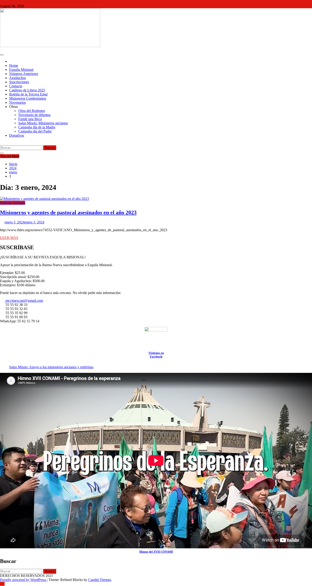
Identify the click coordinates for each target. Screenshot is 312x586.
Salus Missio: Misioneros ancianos (43, 123)
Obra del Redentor (31, 111)
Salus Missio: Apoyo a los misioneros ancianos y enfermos (51, 367)
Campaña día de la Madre (36, 127)
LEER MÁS (9, 238)
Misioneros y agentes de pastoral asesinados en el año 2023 (68, 212)
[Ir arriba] (2, 584)
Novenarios (17, 102)
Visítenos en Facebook (156, 354)
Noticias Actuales (12, 203)
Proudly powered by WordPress (23, 580)
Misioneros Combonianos (27, 98)
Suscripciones (19, 82)
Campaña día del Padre (35, 131)
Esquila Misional (21, 70)
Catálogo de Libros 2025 (27, 90)
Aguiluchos (17, 78)
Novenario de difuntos (34, 115)
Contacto (15, 86)
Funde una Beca (30, 119)
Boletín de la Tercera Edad (28, 94)
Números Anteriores (23, 74)
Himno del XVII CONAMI (156, 551)
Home (13, 65)
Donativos (16, 135)
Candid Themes (99, 580)
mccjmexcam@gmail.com (24, 300)
